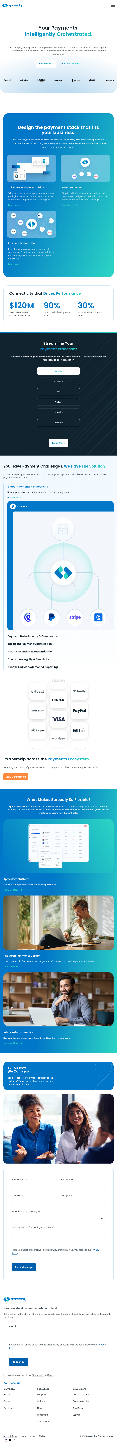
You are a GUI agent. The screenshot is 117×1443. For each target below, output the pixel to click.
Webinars (42, 1414)
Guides (41, 1401)
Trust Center (44, 1421)
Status (76, 1414)
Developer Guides (83, 1394)
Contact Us (9, 1408)
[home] (12, 5)
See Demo (78, 1408)
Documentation (81, 1401)
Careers (8, 1401)
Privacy (33, 1436)
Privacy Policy (38, 1375)
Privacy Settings (10, 1436)
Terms (23, 1436)
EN (10, 1440)
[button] (111, 5)
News (40, 1408)
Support (41, 1394)
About (6, 1394)
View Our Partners (16, 776)
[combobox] (10, 1440)
